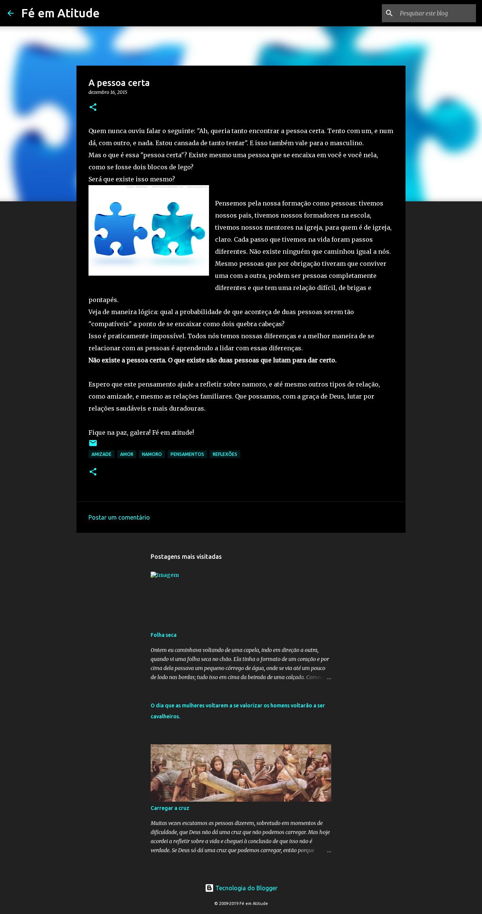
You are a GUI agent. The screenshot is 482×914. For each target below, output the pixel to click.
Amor (126, 454)
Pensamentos (187, 454)
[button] (93, 108)
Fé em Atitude (60, 13)
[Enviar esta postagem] (93, 445)
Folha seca (164, 635)
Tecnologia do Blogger (246, 888)
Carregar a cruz (170, 808)
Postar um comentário (119, 517)
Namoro (152, 454)
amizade (101, 454)
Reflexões (225, 454)
